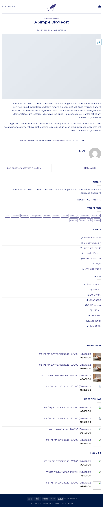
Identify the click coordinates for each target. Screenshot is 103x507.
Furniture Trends (92, 248)
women (73, 220)
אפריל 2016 (95, 295)
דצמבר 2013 (95, 321)
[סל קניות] (99, 7)
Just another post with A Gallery (23, 168)
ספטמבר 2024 (94, 284)
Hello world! (90, 168)
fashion (56, 216)
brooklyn (74, 216)
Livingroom (36, 216)
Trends (82, 220)
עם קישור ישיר (25, 141)
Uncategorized (51, 18)
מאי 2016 (96, 289)
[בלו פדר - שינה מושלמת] (51, 7)
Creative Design (92, 243)
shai (41, 30)
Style (98, 263)
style (90, 220)
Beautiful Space (92, 237)
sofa (7, 216)
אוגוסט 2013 (95, 326)
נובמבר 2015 (95, 300)
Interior (47, 216)
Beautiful (96, 216)
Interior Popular (92, 258)
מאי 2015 (96, 310)
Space (97, 220)
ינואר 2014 (96, 315)
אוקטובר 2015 (94, 305)
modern (24, 216)
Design (65, 216)
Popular (15, 216)
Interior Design (93, 253)
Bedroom (85, 216)
